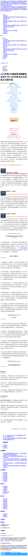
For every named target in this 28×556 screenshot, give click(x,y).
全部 (4, 30)
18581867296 (3, 533)
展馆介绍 (5, 503)
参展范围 (5, 476)
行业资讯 (5, 446)
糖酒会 (14, 109)
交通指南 (5, 501)
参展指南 (5, 486)
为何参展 (5, 489)
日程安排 (5, 474)
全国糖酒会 (13, 134)
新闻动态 (5, 69)
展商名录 (5, 508)
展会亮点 (5, 475)
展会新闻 (5, 70)
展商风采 (5, 507)
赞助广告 (5, 493)
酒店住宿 (5, 500)
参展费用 (5, 487)
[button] (3, 62)
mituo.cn (19, 552)
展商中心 (3, 483)
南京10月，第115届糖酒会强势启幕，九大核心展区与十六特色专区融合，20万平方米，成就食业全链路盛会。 (15, 460)
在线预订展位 (6, 491)
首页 (4, 14)
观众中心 (3, 496)
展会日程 (5, 504)
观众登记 (5, 498)
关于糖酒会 (3, 469)
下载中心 (5, 490)
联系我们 (3, 522)
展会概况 (5, 478)
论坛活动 (5, 479)
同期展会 (5, 480)
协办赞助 (3, 519)
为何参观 (5, 505)
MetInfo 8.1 (8, 552)
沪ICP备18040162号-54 (6, 543)
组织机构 (5, 472)
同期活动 (5, 447)
